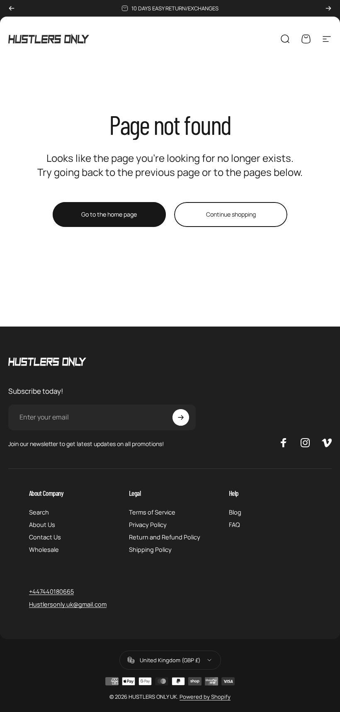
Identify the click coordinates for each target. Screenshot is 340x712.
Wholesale (44, 549)
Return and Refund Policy (164, 537)
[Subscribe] (180, 417)
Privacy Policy (148, 524)
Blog (235, 512)
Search (39, 512)
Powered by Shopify (205, 696)
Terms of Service (152, 512)
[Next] (328, 8)
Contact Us (45, 537)
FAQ (234, 524)
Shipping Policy (150, 549)
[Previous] (11, 8)
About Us (42, 524)
